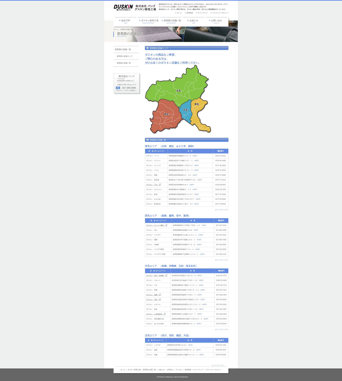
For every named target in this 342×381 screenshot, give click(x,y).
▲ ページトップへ (221, 210)
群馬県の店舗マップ (125, 56)
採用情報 (189, 13)
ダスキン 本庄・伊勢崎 (155, 275)
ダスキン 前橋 (152, 295)
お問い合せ (218, 21)
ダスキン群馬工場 (149, 21)
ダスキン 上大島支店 (155, 314)
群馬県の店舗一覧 (172, 21)
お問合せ (170, 370)
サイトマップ (202, 13)
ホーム (179, 13)
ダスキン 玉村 (152, 300)
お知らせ (195, 21)
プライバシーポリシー (220, 13)
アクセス (179, 370)
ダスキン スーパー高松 (155, 225)
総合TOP (127, 21)
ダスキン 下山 (152, 185)
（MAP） (195, 156)
